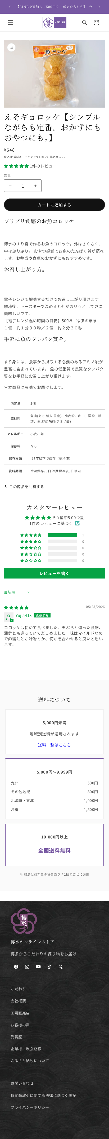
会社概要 (18, 1000)
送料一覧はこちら (54, 745)
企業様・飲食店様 (26, 1048)
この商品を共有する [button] (26, 486)
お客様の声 (20, 1024)
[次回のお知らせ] (99, 7)
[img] (16, 607)
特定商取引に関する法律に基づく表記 (43, 1095)
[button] (10, 22)
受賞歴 (16, 1036)
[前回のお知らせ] (10, 7)
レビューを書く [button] (54, 573)
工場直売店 (20, 1013)
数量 (7, 175)
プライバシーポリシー (30, 1107)
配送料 (14, 157)
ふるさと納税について (30, 1060)
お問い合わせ (22, 1083)
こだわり (18, 988)
